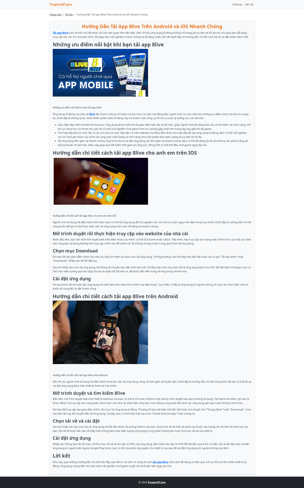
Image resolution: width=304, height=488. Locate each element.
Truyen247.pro (60, 4)
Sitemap (237, 4)
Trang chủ (55, 14)
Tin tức (69, 14)
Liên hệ (249, 4)
